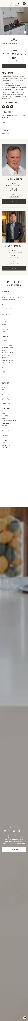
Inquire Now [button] (14, 66)
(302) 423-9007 (14, 257)
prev (12, 39)
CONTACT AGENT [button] (14, 201)
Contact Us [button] (14, 849)
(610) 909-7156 (14, 190)
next (16, 39)
